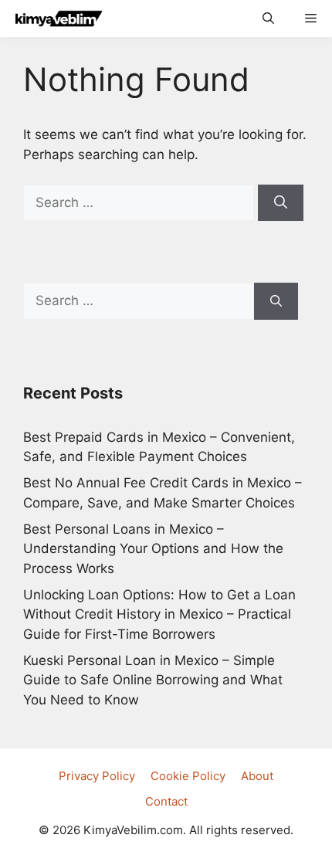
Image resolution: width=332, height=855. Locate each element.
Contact (166, 801)
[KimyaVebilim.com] (55, 18)
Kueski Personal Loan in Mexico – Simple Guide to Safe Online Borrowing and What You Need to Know (153, 680)
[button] (268, 18)
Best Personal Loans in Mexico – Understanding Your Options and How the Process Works (153, 548)
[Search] (280, 203)
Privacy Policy (97, 775)
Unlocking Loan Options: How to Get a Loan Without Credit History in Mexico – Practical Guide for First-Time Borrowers (159, 614)
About (257, 775)
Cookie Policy (188, 775)
